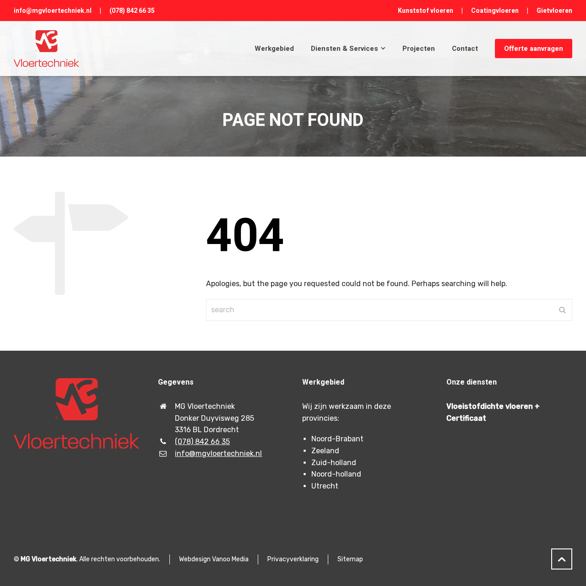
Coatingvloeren (495, 11)
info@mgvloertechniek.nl (53, 11)
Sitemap (350, 559)
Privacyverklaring (293, 559)
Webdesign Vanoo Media (214, 559)
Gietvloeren (554, 11)
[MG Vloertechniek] (46, 48)
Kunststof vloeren (425, 11)
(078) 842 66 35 (132, 11)
